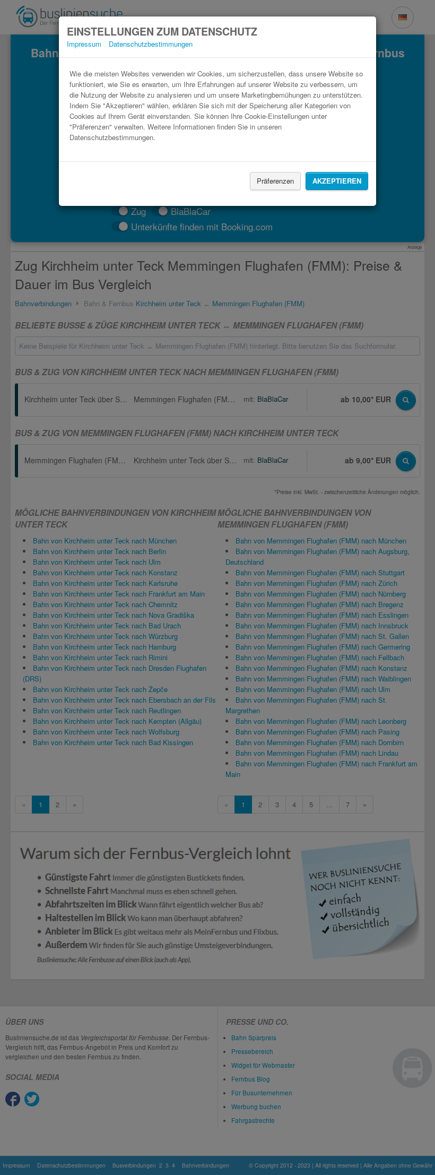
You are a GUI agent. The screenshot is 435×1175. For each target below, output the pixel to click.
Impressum (84, 44)
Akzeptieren (336, 181)
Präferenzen (275, 181)
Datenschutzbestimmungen (151, 44)
